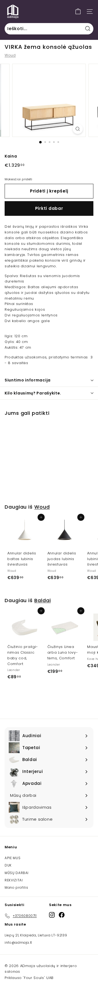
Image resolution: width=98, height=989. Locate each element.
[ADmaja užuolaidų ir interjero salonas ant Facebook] (62, 915)
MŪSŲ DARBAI (17, 873)
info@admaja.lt (18, 942)
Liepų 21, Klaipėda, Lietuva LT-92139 (36, 935)
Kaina (11, 156)
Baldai (42, 600)
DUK (8, 865)
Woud (10, 55)
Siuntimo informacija (28, 380)
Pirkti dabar (49, 208)
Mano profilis (16, 887)
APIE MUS (12, 858)
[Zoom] (78, 129)
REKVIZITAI (14, 880)
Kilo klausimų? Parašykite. (33, 393)
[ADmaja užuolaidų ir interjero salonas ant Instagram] (52, 915)
